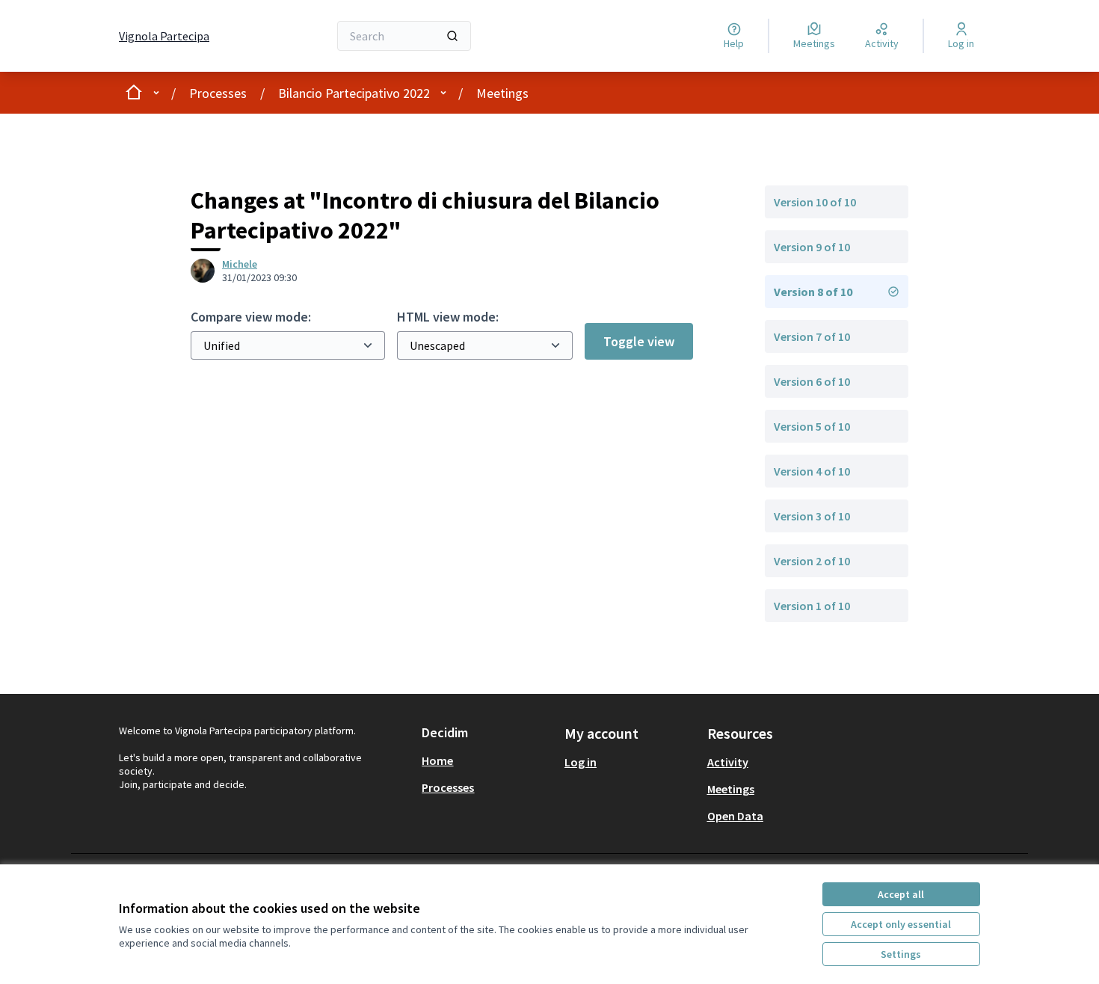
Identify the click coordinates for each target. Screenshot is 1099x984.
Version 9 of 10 (812, 246)
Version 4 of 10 (812, 471)
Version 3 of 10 (812, 515)
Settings (901, 954)
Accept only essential (901, 924)
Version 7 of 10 (812, 336)
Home (437, 760)
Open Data (735, 815)
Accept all (901, 894)
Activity (727, 761)
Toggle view (638, 341)
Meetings (502, 93)
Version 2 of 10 (812, 560)
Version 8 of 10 (813, 291)
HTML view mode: (448, 316)
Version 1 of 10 (812, 605)
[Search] (452, 36)
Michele (239, 264)
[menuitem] (487, 760)
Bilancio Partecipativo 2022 (354, 93)
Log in (580, 761)
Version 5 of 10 (812, 426)
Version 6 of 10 (812, 381)
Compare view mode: (251, 316)
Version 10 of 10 (815, 201)
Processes (218, 93)
